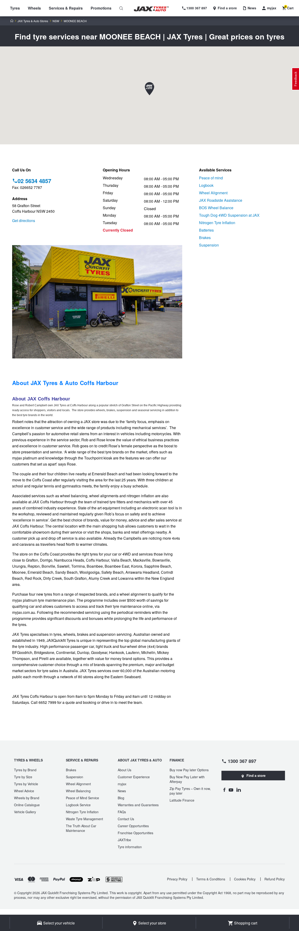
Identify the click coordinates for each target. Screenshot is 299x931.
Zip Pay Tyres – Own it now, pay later (190, 791)
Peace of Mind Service (82, 798)
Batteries (206, 230)
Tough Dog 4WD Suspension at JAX (229, 215)
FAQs (122, 811)
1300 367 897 (242, 761)
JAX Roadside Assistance (220, 200)
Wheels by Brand (26, 798)
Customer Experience (134, 777)
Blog (121, 798)
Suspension (209, 245)
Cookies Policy (245, 879)
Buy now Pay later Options (189, 770)
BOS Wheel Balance (216, 207)
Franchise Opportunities (135, 832)
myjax (122, 784)
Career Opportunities (133, 825)
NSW (56, 21)
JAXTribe (124, 839)
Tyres (15, 8)
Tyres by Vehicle (26, 784)
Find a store (256, 775)
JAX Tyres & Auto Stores (33, 21)
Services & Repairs (66, 8)
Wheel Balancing (78, 791)
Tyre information (130, 846)
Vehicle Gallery (25, 811)
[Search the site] (121, 8)
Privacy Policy (177, 879)
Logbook (206, 185)
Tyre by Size (23, 777)
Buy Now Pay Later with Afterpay (187, 779)
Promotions (101, 8)
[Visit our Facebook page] (224, 789)
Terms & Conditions (210, 879)
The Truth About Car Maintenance (81, 828)
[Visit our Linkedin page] (238, 789)
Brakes (205, 237)
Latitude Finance (182, 800)
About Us (124, 770)
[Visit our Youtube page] (231, 789)
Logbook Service (78, 804)
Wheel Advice (24, 791)
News (122, 791)
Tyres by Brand (25, 770)
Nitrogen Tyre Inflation (217, 222)
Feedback (295, 79)
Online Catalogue (27, 804)
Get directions (23, 220)
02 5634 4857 (34, 181)
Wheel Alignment (213, 192)
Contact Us (126, 818)
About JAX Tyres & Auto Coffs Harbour (65, 383)
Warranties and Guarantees (138, 804)
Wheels (34, 8)
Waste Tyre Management (84, 818)
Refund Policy (274, 879)
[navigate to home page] (154, 9)
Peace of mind (211, 178)
